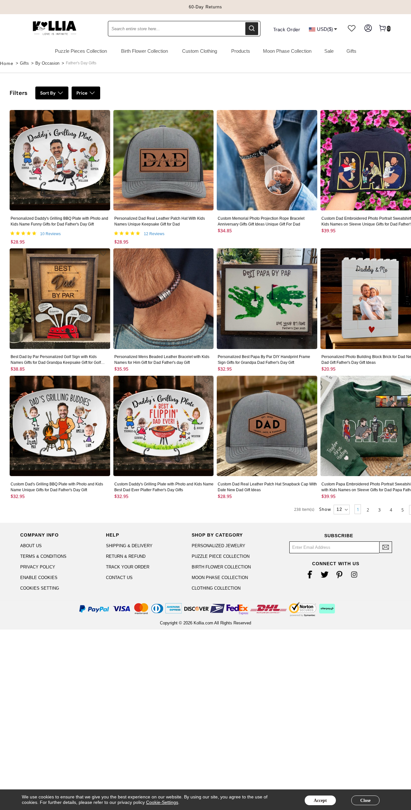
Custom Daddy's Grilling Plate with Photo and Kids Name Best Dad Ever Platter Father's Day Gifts (164, 487)
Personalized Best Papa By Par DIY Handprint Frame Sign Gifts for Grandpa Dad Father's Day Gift (264, 359)
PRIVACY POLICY (37, 567)
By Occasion (47, 63)
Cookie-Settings (162, 802)
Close (365, 800)
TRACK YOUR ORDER (127, 567)
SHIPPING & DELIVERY (129, 545)
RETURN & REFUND (125, 556)
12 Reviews (154, 234)
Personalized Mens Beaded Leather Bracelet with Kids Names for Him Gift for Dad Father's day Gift (161, 359)
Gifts (24, 63)
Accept (320, 800)
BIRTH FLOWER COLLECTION (221, 567)
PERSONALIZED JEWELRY (218, 545)
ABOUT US (31, 545)
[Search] (251, 28)
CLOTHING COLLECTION (216, 588)
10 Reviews (50, 234)
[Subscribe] (385, 547)
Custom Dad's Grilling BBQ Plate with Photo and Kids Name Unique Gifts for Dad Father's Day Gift (57, 487)
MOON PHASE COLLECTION (220, 577)
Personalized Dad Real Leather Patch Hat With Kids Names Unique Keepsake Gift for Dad (159, 221)
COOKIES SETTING (39, 588)
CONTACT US (119, 577)
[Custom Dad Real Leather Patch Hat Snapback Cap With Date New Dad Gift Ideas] (267, 427)
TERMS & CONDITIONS (43, 556)
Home (6, 63)
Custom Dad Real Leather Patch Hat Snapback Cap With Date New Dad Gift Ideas (267, 487)
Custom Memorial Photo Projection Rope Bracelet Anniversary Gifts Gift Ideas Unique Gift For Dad (261, 221)
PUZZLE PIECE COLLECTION (220, 556)
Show (325, 509)
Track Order (286, 29)
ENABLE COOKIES (38, 577)
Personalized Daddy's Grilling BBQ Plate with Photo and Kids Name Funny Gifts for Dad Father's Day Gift (59, 221)
